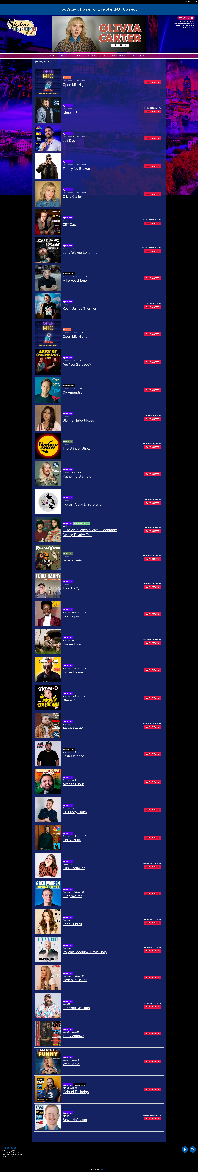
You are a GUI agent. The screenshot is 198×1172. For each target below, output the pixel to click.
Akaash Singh (73, 783)
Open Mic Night (75, 84)
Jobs (132, 56)
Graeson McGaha (76, 1007)
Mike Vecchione (75, 280)
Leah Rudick (72, 923)
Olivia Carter (72, 196)
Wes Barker (71, 1063)
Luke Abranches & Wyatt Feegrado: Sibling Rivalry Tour (90, 532)
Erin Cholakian (74, 867)
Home (51, 56)
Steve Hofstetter (75, 1119)
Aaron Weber (73, 727)
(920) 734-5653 (186, 18)
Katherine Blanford (77, 476)
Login (195, 2)
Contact (144, 56)
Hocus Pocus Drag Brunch (83, 504)
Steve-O (69, 699)
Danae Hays (72, 643)
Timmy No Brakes (76, 168)
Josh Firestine (73, 755)
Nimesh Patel (73, 112)
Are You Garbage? (77, 364)
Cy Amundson (73, 392)
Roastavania (72, 560)
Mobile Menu (118, 56)
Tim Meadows (73, 1035)
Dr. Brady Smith (75, 811)
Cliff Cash (70, 224)
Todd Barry (71, 588)
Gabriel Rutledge (76, 1091)
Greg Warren (72, 895)
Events (79, 56)
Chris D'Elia (72, 839)
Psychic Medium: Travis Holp (85, 951)
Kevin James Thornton (80, 308)
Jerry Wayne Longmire (80, 252)
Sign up (187, 2)
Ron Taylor (71, 616)
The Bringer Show (76, 448)
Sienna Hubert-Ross (78, 420)
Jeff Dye (69, 140)
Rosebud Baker (75, 979)
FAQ (104, 56)
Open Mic (92, 56)
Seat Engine (103, 1169)
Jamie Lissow (73, 671)
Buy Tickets (152, 111)
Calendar (65, 56)
